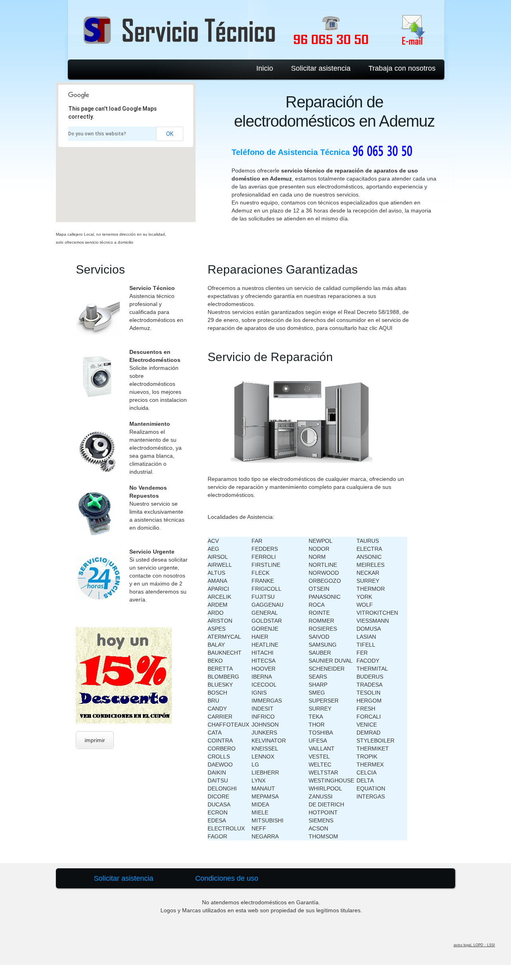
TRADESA (369, 684)
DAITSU (218, 780)
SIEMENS (321, 820)
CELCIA (366, 772)
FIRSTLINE (266, 565)
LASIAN (366, 636)
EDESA (217, 820)
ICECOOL (264, 684)
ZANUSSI (321, 796)
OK (169, 134)
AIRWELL (220, 565)
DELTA (365, 780)
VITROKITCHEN (377, 613)
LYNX (258, 780)
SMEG (317, 692)
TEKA (316, 716)
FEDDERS (265, 549)
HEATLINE (265, 644)
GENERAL (265, 613)
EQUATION (371, 788)
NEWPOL (321, 541)
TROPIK (367, 756)
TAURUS (368, 541)
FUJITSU (263, 597)
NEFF (259, 828)
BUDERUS (370, 676)
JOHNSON (265, 724)
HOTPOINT (323, 812)
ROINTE (319, 613)
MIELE (260, 812)
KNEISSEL (265, 748)
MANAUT (263, 788)
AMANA (217, 581)
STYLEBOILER (375, 740)
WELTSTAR (323, 772)
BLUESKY (220, 684)
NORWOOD (324, 573)
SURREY (320, 708)
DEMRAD (368, 732)
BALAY (216, 644)
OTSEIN (319, 589)
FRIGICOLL (266, 589)
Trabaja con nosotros (402, 68)
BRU (213, 700)
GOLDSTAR (267, 621)
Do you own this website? (97, 134)
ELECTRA (369, 549)
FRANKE (263, 581)
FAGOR (217, 836)
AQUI (385, 328)
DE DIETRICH (326, 804)
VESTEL (319, 756)
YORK (364, 597)
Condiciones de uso (226, 878)
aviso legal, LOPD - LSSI (474, 945)
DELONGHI (222, 788)
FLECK (260, 573)
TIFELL (366, 644)
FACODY (368, 660)
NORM (317, 557)
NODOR (319, 549)
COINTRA (220, 740)
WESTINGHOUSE (331, 780)
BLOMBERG (223, 676)
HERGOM (369, 700)
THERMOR (371, 589)
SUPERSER (324, 700)
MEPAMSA (265, 796)
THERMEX (370, 764)
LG (255, 764)
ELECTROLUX (226, 828)
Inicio (264, 68)
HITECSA (263, 660)
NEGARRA (265, 836)
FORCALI (369, 716)
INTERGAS (371, 796)
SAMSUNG (323, 644)
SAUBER (320, 652)
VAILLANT (322, 748)
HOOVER (263, 668)
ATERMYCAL (224, 636)
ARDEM (218, 605)
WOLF (365, 605)
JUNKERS (264, 732)
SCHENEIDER (327, 668)
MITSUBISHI (267, 820)
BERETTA (220, 668)
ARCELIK (219, 597)
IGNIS (259, 692)
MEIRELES (370, 565)
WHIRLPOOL (325, 788)
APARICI (218, 589)
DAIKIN (217, 772)
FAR (257, 541)
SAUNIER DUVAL (331, 660)
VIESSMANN (373, 621)
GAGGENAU (267, 605)
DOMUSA (369, 628)
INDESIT (262, 708)
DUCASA (219, 804)
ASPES (217, 628)
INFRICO (263, 716)
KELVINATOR (269, 740)
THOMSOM (323, 836)
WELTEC (320, 764)
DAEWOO (220, 764)
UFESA (318, 740)
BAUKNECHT (225, 652)
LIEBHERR (265, 772)
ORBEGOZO (325, 581)
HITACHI (262, 652)
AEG (213, 549)
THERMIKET (373, 748)
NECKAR (368, 573)
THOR (317, 724)
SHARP (318, 684)
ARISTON (220, 621)
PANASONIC (325, 597)
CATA (215, 732)
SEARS (318, 676)
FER (362, 652)
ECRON (218, 812)
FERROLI (264, 557)
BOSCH (217, 692)
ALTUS (216, 573)
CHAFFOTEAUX (228, 724)
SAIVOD (319, 636)
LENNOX (263, 756)
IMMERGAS (267, 700)
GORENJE (265, 628)
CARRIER (220, 716)
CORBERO (222, 748)
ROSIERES (323, 628)
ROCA (317, 605)
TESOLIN (368, 692)
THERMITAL (372, 668)
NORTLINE (323, 565)
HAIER (260, 636)
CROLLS (219, 756)
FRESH (366, 708)
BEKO (215, 660)
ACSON (318, 828)
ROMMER (321, 621)
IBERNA (262, 676)
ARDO (216, 613)
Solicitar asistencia (321, 68)
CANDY (217, 708)
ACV (213, 541)
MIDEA (260, 804)
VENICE (367, 724)
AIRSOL (218, 557)
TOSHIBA (321, 732)
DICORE (218, 796)
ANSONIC (369, 557)
